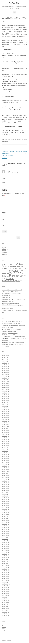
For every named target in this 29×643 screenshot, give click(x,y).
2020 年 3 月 (4, 486)
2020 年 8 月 (4, 477)
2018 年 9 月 (4, 520)
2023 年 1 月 (4, 423)
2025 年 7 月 (4, 366)
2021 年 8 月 (4, 454)
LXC (22, 271)
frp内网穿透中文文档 (12, 333)
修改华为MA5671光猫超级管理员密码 (10, 303)
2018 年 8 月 (4, 522)
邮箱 (3, 219)
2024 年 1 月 (4, 400)
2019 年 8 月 (4, 499)
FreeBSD (6, 268)
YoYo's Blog (14, 3)
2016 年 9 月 (4, 565)
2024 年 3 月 (4, 396)
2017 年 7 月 (4, 546)
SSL (22, 276)
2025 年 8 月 (4, 365)
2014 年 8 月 (4, 610)
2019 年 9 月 (4, 497)
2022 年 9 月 (4, 430)
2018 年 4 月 (4, 529)
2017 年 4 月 (4, 552)
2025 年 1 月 (4, 378)
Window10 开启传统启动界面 (8, 301)
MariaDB (4, 273)
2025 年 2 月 (4, 376)
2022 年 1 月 (4, 445)
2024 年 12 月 (5, 380)
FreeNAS (12, 268)
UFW (15, 278)
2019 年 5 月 (4, 505)
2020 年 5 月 (4, 483)
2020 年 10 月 (5, 473)
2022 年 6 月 (4, 436)
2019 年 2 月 (4, 511)
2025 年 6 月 (4, 368)
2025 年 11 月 (5, 359)
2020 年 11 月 (5, 471)
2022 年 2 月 (4, 443)
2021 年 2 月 (4, 466)
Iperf (25, 268)
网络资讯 (4, 254)
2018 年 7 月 (4, 524)
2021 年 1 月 (4, 468)
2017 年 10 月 (5, 541)
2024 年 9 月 (4, 385)
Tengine (4, 279)
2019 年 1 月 (4, 512)
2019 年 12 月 (5, 492)
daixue (3, 344)
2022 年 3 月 (4, 441)
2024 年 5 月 (4, 393)
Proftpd (21, 275)
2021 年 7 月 (4, 456)
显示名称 (4, 213)
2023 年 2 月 (4, 421)
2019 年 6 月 (4, 503)
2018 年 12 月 (5, 514)
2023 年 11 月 (5, 404)
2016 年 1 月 (4, 580)
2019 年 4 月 (4, 507)
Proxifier (25, 275)
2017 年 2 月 (4, 556)
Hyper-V (21, 268)
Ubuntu (10, 278)
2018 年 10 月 (5, 518)
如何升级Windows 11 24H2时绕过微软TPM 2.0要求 (13, 299)
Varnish (21, 278)
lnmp (19, 270)
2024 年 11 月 (5, 381)
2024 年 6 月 (4, 391)
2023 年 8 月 (4, 409)
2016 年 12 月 (5, 559)
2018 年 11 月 (5, 516)
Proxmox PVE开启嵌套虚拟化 (14, 329)
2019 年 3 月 (4, 509)
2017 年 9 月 (4, 542)
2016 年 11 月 (5, 561)
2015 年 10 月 (5, 586)
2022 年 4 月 (4, 439)
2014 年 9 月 (4, 608)
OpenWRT (5, 275)
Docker (18, 266)
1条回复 (3, 21)
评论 (3, 195)
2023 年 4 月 (4, 417)
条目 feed (4, 627)
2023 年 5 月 (4, 415)
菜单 (14, 12)
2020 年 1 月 (4, 490)
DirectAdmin (12, 266)
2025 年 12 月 (5, 357)
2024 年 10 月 (5, 383)
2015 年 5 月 (4, 595)
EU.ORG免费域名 (12, 331)
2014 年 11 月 (5, 604)
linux (15, 270)
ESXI (21, 266)
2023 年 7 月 (4, 411)
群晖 (21, 280)
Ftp (17, 268)
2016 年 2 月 (4, 578)
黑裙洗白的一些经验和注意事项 (16, 342)
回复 (3, 182)
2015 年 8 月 (4, 589)
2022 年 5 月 (4, 438)
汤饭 (3, 331)
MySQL (12, 272)
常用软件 (4, 247)
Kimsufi (6, 270)
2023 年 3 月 (4, 419)
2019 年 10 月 (5, 496)
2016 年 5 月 (4, 572)
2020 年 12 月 (5, 469)
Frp (15, 268)
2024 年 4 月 (4, 395)
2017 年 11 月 (5, 539)
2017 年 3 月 (4, 554)
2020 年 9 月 (4, 475)
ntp (22, 273)
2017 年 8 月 (4, 544)
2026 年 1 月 (4, 355)
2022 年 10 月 (5, 428)
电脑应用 (4, 249)
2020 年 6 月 (4, 481)
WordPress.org (5, 630)
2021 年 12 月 (5, 447)
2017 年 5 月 (4, 550)
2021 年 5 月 (4, 460)
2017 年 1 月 (4, 557)
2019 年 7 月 (4, 501)
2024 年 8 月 (4, 387)
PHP (10, 274)
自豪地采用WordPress (6, 640)
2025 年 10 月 (5, 361)
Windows (6, 280)
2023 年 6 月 (4, 413)
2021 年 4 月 (4, 462)
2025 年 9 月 (4, 363)
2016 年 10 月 (5, 563)
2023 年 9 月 (4, 408)
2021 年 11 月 (5, 449)
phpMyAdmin (15, 275)
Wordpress (15, 280)
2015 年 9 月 (4, 587)
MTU (8, 273)
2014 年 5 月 (4, 615)
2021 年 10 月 (5, 451)
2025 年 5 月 (4, 370)
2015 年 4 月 (4, 597)
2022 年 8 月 (4, 432)
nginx (18, 272)
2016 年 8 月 (4, 567)
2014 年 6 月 (4, 614)
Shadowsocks (16, 276)
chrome (21, 264)
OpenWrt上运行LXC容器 (7, 308)
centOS (16, 264)
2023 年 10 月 (5, 406)
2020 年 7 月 (4, 479)
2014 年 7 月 (4, 612)
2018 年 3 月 (4, 531)
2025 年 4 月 (4, 372)
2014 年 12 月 (5, 602)
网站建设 (19, 139)
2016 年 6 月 (4, 571)
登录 (3, 625)
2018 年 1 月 (4, 535)
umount (18, 278)
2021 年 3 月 (4, 464)
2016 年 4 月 (4, 574)
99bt (9, 171)
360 (2, 264)
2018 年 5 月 (4, 527)
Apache (7, 264)
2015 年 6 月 (4, 593)
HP (19, 268)
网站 (3, 225)
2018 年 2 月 (4, 533)
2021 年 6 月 (4, 458)
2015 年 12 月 (5, 582)
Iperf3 (3, 270)
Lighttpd (4, 141)
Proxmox (4, 276)
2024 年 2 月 (4, 398)
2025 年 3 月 (4, 374)
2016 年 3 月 (4, 576)
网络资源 (4, 252)
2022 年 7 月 (4, 434)
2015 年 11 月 (5, 584)
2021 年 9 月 (4, 453)
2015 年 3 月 (4, 599)
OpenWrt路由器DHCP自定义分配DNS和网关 (12, 290)
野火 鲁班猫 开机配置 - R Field (8, 321)
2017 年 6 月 (4, 548)
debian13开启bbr (6, 297)
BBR (11, 264)
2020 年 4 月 (4, 484)
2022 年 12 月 (5, 424)
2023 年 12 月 (5, 402)
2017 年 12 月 (5, 537)
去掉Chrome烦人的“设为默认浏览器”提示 (11, 292)
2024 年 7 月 (4, 389)
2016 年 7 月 (4, 569)
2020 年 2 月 (4, 488)
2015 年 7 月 (4, 591)
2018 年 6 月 (4, 526)
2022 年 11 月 (5, 426)
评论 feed (4, 629)
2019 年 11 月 (5, 494)
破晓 (3, 335)
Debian (5, 266)
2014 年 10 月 (5, 606)
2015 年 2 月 (4, 600)
